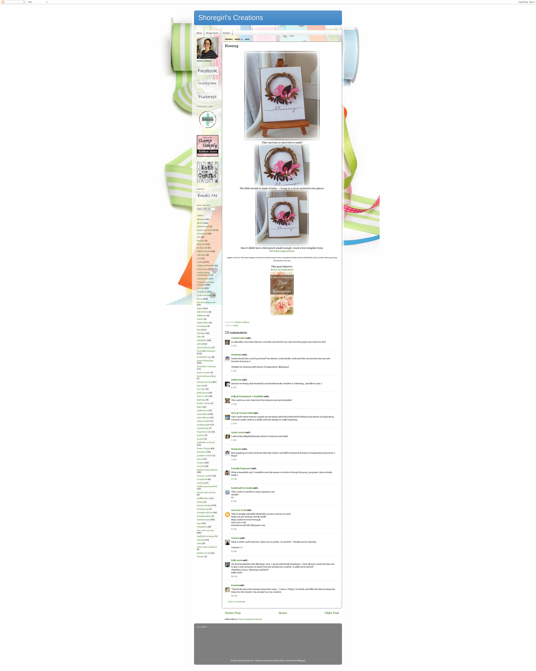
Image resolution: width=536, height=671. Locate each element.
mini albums (203, 417)
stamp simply (204, 505)
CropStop (202, 292)
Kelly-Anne (236, 560)
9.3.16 (233, 529)
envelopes (202, 326)
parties (200, 435)
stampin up (203, 509)
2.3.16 (234, 404)
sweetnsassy (203, 519)
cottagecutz (203, 278)
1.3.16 (233, 345)
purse (200, 459)
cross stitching (204, 295)
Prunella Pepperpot (241, 468)
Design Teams (212, 32)
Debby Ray (236, 380)
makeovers (202, 410)
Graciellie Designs (206, 351)
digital (200, 308)
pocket (200, 439)
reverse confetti (205, 476)
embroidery (203, 322)
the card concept (205, 530)
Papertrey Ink (204, 432)
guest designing (205, 360)
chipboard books (205, 265)
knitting (201, 400)
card (199, 258)
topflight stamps (205, 536)
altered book (203, 226)
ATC (199, 237)
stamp (200, 502)
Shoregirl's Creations (230, 18)
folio (199, 337)
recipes (200, 462)
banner (200, 240)
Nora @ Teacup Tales (242, 413)
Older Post (332, 613)
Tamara (235, 538)
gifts (199, 344)
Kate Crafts (202, 396)
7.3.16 (233, 459)
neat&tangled (204, 424)
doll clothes (202, 312)
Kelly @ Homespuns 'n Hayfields (247, 396)
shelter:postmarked (207, 486)
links (199, 407)
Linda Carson (238, 432)
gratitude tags (204, 357)
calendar (201, 255)
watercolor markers (207, 547)
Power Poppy (203, 448)
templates (202, 527)
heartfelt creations (206, 366)
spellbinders (203, 498)
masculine (202, 414)
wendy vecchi (203, 553)
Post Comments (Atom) (250, 619)
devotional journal (206, 302)
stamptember (204, 516)
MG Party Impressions (282, 251)
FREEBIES (202, 340)
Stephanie (236, 354)
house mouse (203, 372)
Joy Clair (201, 389)
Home (199, 32)
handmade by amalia (242, 488)
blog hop (201, 244)
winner (200, 556)
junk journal (203, 392)
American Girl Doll (206, 230)
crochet (201, 288)
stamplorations (205, 512)
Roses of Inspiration (282, 269)
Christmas (202, 269)
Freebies (226, 32)
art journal (202, 233)
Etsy (199, 330)
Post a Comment (236, 601)
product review (204, 455)
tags (199, 523)
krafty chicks (203, 403)
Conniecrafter (238, 338)
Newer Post (233, 613)
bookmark (202, 248)
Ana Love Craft (238, 510)
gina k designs (204, 347)
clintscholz (278, 660)
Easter (200, 319)
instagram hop (204, 382)
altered (200, 223)
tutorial (200, 540)
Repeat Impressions (207, 470)
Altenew (201, 219)
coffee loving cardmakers (203, 273)
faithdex (201, 333)
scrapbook (202, 479)
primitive (201, 452)
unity (199, 543)
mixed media (203, 421)
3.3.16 (233, 440)
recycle (200, 466)
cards (235, 325)
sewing (200, 483)
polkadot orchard (206, 442)
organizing (202, 428)
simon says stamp (206, 492)
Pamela (235, 585)
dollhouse (202, 315)
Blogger (301, 660)
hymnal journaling (206, 376)
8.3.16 (234, 479)
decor (200, 299)
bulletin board (204, 251)
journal (200, 385)
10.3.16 (234, 576)
